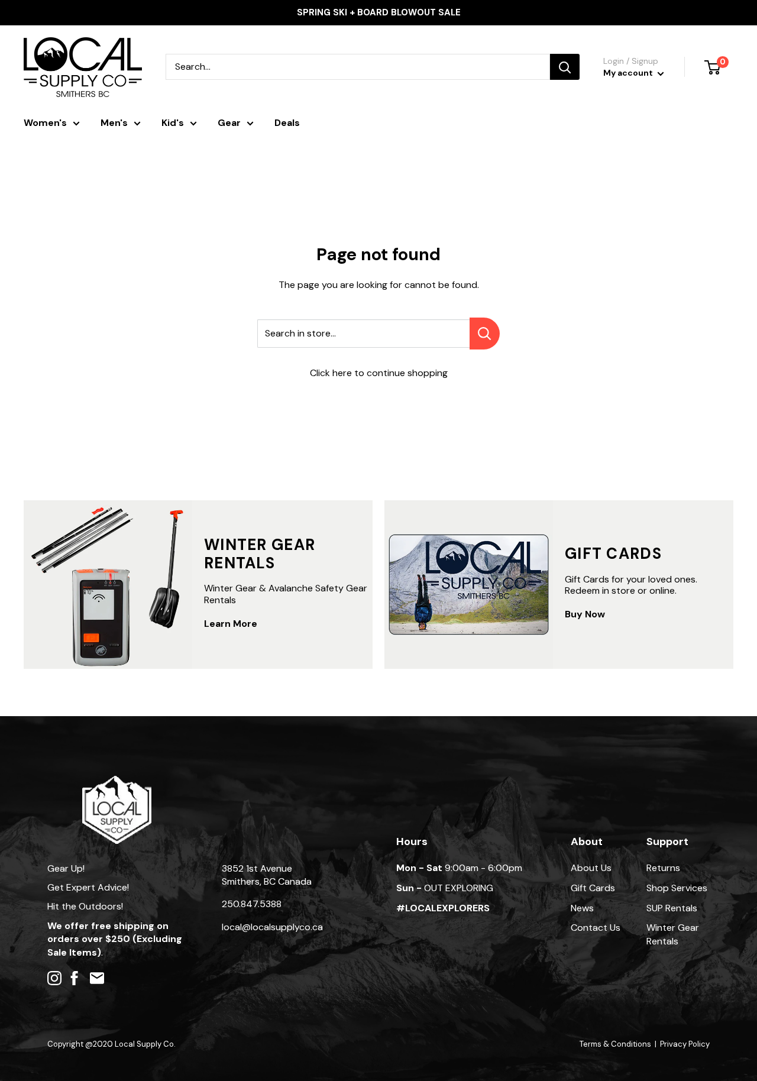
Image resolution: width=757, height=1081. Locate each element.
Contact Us (595, 927)
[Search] (565, 67)
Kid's (172, 122)
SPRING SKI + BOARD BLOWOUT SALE (379, 12)
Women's (45, 122)
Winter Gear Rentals (672, 934)
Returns (663, 868)
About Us (591, 868)
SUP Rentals (671, 908)
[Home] (116, 781)
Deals (287, 122)
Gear (229, 122)
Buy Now (585, 614)
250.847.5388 (252, 904)
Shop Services (676, 888)
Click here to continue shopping (379, 373)
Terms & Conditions (615, 1044)
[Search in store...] (485, 333)
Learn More (230, 623)
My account (629, 72)
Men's (114, 122)
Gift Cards (593, 888)
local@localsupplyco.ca (272, 927)
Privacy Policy (685, 1044)
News (582, 908)
